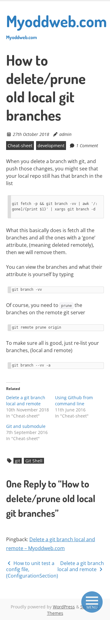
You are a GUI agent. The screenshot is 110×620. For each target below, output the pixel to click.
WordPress (64, 607)
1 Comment (87, 145)
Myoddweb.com (56, 25)
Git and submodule (26, 426)
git (17, 461)
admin (65, 134)
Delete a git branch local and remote (25, 401)
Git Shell (33, 461)
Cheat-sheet (20, 145)
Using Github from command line (74, 401)
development (51, 145)
